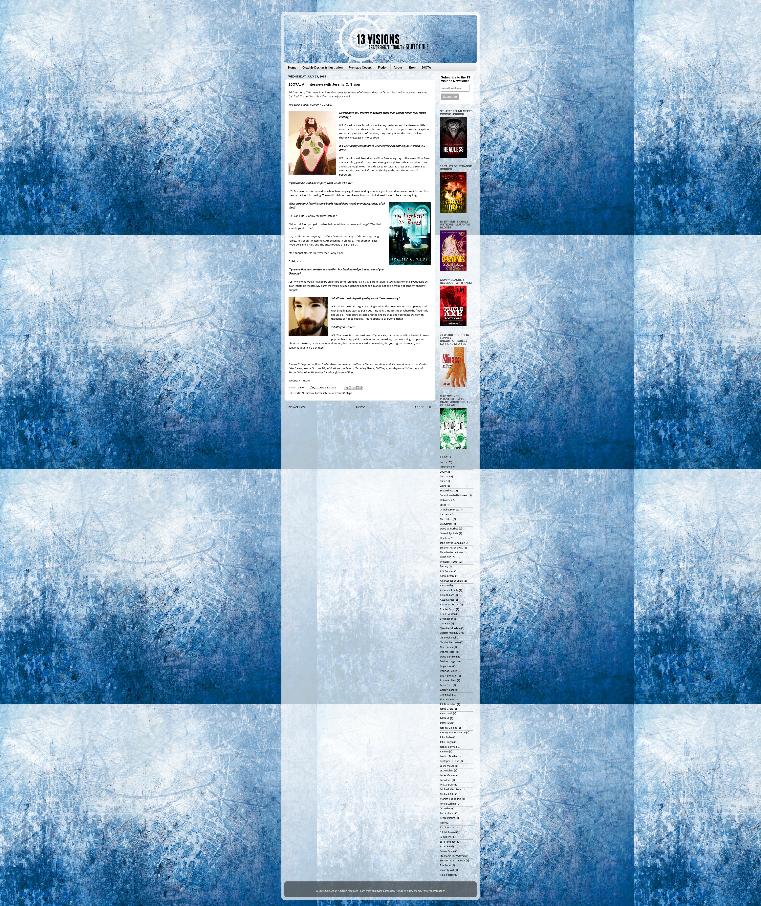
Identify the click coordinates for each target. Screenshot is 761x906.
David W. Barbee (449, 529)
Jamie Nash (446, 713)
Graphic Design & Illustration (322, 67)
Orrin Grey (446, 808)
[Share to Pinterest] (361, 388)
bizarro (310, 393)
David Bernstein (449, 657)
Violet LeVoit (447, 870)
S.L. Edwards (447, 827)
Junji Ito (444, 751)
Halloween (446, 500)
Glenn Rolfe (446, 695)
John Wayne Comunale (452, 543)
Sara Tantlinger (448, 842)
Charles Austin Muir (451, 633)
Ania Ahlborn (447, 595)
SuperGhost (446, 490)
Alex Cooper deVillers (451, 581)
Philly (443, 823)
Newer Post (297, 407)
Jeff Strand (446, 723)
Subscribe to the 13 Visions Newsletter (455, 79)
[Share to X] (354, 388)
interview (328, 393)
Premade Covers (360, 67)
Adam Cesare (447, 576)
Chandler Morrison (450, 628)
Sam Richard (447, 837)
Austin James (447, 600)
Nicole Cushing (448, 804)
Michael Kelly (447, 794)
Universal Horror (449, 562)
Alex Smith (446, 585)
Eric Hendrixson (448, 676)
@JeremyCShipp (344, 372)
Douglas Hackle (448, 671)
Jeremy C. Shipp (321, 104)
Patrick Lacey (447, 813)
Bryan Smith (446, 619)
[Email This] (346, 388)
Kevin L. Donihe (448, 756)
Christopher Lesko (450, 642)
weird (443, 486)
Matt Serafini (447, 785)
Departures (446, 666)
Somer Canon (447, 851)
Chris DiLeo (446, 519)
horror (318, 393)
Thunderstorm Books (451, 552)
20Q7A (426, 67)
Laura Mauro (447, 766)
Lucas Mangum (448, 775)
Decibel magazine (450, 661)
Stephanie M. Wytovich (453, 856)
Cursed (369, 364)
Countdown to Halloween (454, 495)
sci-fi (442, 481)
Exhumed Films (448, 680)
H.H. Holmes (447, 699)
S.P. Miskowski (448, 832)
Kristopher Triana (449, 761)
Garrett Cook (447, 690)
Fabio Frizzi (446, 685)
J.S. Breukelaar (448, 704)
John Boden (446, 737)
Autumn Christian (449, 604)
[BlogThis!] (350, 388)
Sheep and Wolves (402, 364)
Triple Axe (445, 557)
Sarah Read (446, 846)
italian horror (447, 875)
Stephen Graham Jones (452, 860)
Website (293, 380)
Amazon (306, 380)
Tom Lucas (445, 865)
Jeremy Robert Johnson (453, 732)
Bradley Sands (447, 609)
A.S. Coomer (447, 571)
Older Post (423, 407)
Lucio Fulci (445, 780)
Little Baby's (446, 770)
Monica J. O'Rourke (450, 799)
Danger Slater (447, 652)
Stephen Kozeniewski (451, 548)
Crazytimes (446, 524)
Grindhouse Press (449, 509)
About (398, 67)
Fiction (382, 67)
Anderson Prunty (449, 590)
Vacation (379, 364)
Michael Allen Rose (450, 789)
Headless (445, 538)
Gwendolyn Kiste (449, 533)
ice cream (445, 514)
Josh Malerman (448, 747)
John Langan (447, 742)
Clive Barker (446, 647)
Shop (412, 67)
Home (292, 67)
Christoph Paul (448, 637)
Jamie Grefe (446, 709)
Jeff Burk (444, 718)
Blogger (440, 891)
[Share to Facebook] (357, 388)
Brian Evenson (448, 614)
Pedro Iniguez (447, 818)
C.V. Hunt (445, 623)
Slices (443, 505)
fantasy (444, 566)
